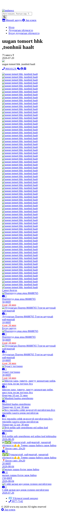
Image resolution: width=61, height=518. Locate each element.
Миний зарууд (13, 20)
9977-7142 (17, 501)
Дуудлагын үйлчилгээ (21, 30)
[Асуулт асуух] (19, 68)
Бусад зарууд (9, 328)
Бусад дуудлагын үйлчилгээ (24, 33)
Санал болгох (9, 290)
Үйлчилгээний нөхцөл (25, 498)
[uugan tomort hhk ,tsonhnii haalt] (20, 74)
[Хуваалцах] (25, 68)
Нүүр (11, 27)
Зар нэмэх (30, 20)
